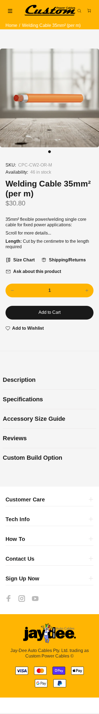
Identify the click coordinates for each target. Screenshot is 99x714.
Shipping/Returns (67, 260)
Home (11, 25)
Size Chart (24, 260)
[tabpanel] (49, 98)
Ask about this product (37, 271)
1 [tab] (49, 151)
